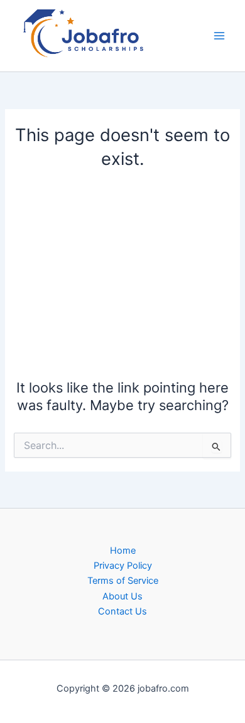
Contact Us (122, 611)
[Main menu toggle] (219, 36)
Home (123, 550)
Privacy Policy (123, 565)
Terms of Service (122, 580)
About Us (122, 596)
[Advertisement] (122, 271)
